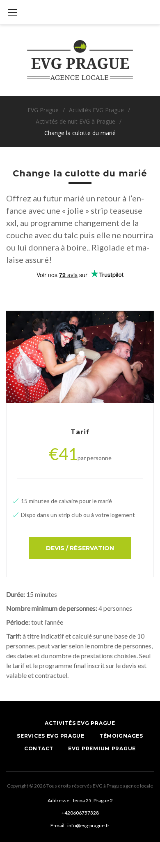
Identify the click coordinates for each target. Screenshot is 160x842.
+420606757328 (80, 813)
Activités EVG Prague (96, 110)
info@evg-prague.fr (88, 825)
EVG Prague (43, 110)
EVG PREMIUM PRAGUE (102, 748)
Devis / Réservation (80, 548)
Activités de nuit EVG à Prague (75, 121)
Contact (38, 748)
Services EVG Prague (51, 736)
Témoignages (121, 736)
